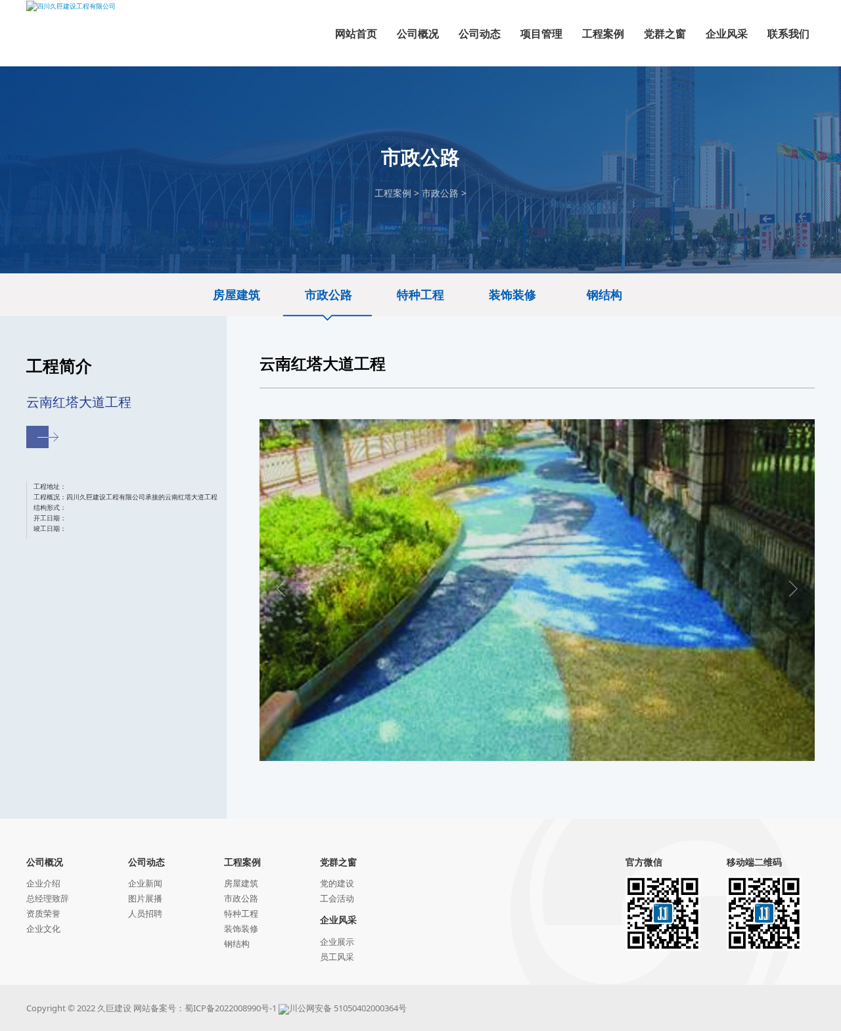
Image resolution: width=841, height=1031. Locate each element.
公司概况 (44, 862)
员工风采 (337, 957)
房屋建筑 (236, 294)
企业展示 (337, 942)
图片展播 (145, 898)
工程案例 (393, 193)
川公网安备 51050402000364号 (348, 1008)
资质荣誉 (43, 913)
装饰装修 (512, 294)
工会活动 (337, 898)
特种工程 (420, 294)
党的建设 (337, 883)
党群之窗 (338, 862)
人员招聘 (145, 913)
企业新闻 (145, 883)
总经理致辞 (47, 898)
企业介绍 (43, 883)
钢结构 (604, 294)
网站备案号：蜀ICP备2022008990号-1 (205, 1008)
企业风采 (338, 919)
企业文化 (43, 928)
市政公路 (440, 193)
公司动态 (146, 862)
